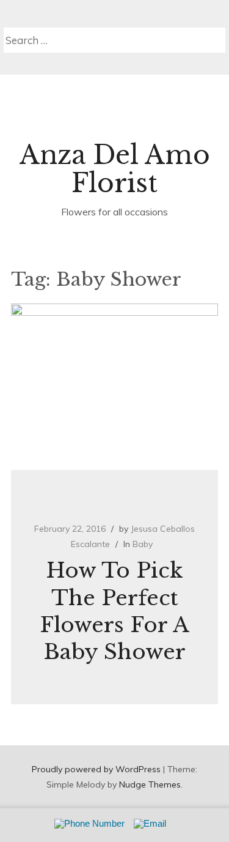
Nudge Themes (150, 784)
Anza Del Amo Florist (115, 169)
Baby (143, 544)
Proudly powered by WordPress (96, 769)
